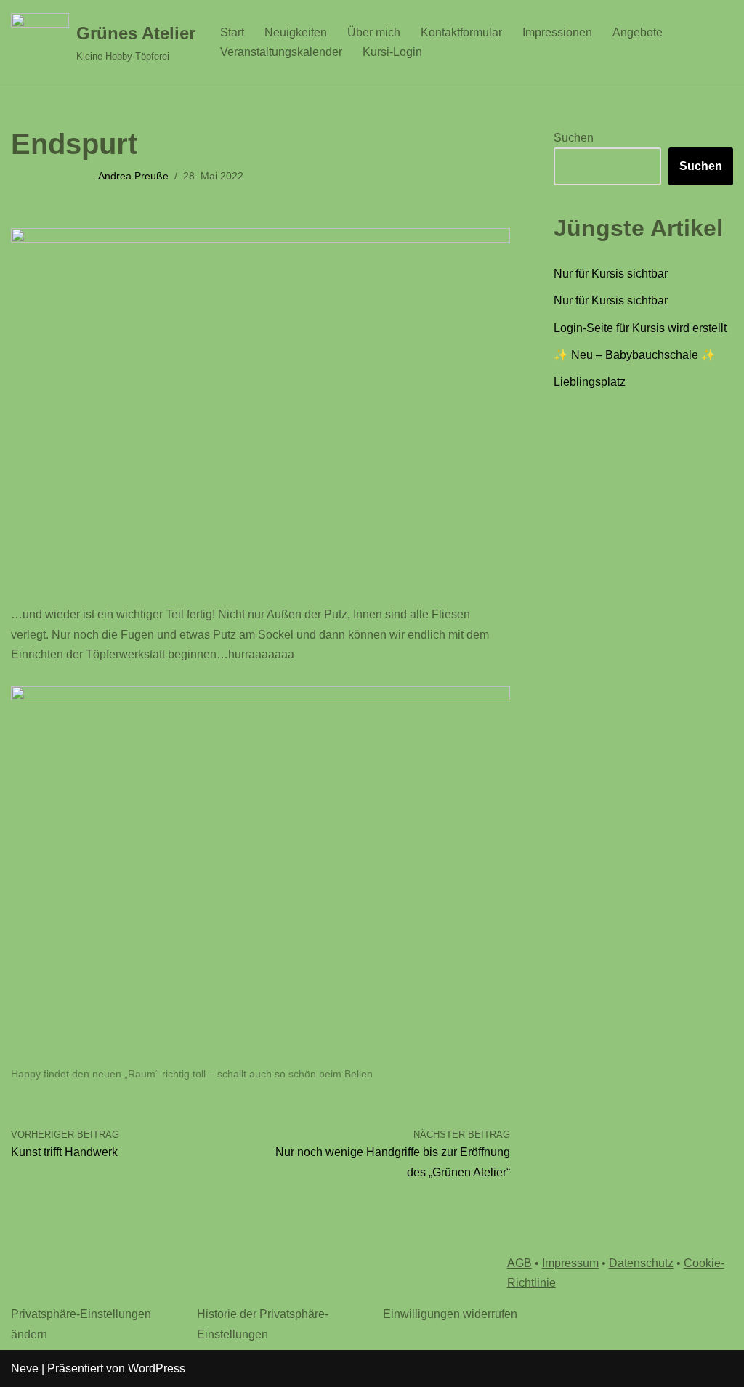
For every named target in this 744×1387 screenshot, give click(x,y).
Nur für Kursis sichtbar (611, 273)
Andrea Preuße (133, 176)
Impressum (570, 1263)
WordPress (156, 1368)
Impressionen (557, 32)
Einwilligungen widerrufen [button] (450, 1314)
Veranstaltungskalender (281, 52)
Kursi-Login (392, 52)
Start (232, 32)
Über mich (373, 32)
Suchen (574, 138)
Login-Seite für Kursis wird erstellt (640, 328)
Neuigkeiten (295, 32)
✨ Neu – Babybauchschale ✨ (635, 355)
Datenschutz (641, 1263)
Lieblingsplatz (590, 382)
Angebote (637, 32)
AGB (519, 1263)
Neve (25, 1368)
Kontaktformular (461, 32)
